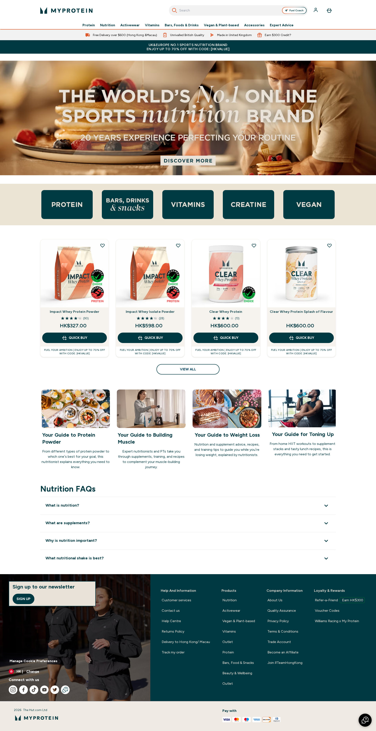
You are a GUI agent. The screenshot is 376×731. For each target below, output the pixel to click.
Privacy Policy (278, 621)
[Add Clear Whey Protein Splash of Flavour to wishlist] (329, 245)
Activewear (130, 25)
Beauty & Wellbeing (237, 673)
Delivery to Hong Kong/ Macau (186, 642)
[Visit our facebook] (23, 689)
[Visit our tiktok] (34, 689)
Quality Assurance (281, 610)
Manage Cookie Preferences (33, 661)
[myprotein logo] (66, 10)
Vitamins (152, 25)
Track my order (173, 652)
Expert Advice (282, 25)
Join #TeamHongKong (284, 663)
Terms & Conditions (282, 631)
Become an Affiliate (283, 652)
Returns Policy (173, 631)
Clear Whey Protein (225, 311)
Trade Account (279, 642)
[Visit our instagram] (13, 689)
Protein (88, 25)
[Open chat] (65, 689)
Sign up (23, 599)
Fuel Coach (296, 10)
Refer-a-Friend (339, 600)
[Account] (316, 10)
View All (188, 369)
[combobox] (238, 10)
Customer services (176, 600)
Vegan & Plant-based (221, 25)
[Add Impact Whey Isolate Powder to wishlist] (178, 245)
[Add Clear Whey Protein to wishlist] (254, 245)
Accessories (254, 25)
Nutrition (107, 25)
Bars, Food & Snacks (238, 663)
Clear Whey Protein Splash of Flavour (301, 311)
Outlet (227, 642)
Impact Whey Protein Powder (74, 311)
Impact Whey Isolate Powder (150, 311)
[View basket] (329, 10)
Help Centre (171, 621)
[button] (365, 720)
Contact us (171, 610)
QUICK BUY (78, 338)
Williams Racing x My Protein (337, 621)
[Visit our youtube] (44, 689)
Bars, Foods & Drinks (182, 25)
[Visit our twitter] (54, 689)
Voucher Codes (327, 610)
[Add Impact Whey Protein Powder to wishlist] (102, 245)
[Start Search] (174, 10)
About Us (274, 600)
